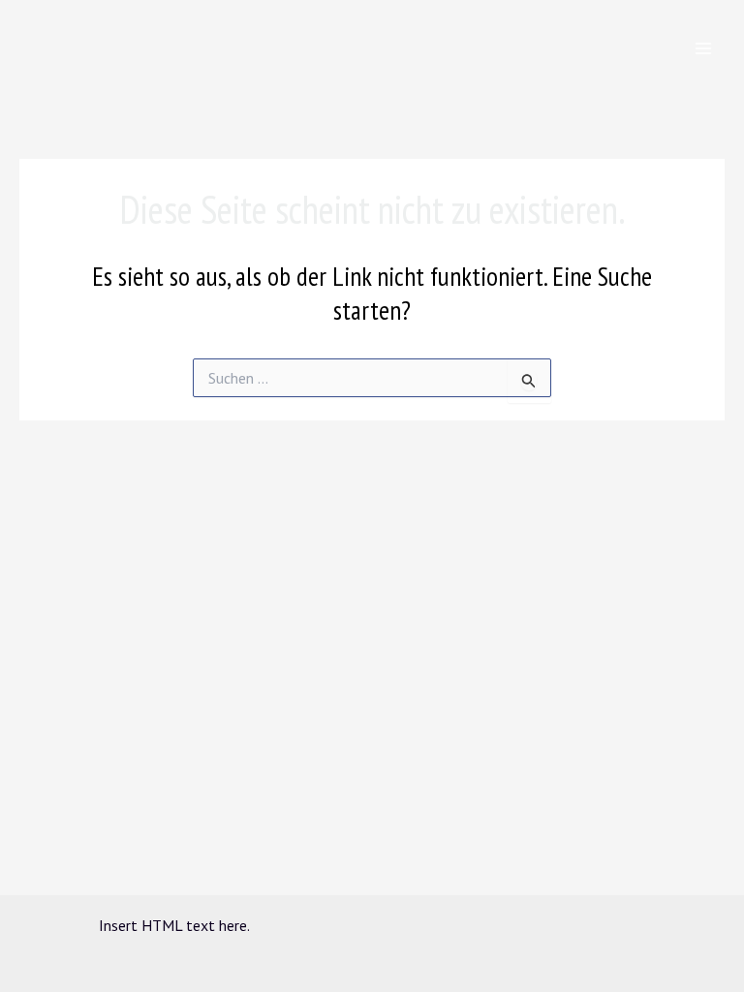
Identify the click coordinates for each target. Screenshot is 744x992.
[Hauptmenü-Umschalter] (703, 48)
